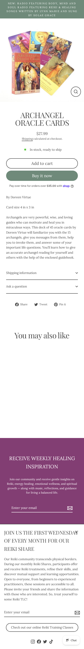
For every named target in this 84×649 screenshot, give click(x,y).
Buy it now (42, 175)
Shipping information (21, 273)
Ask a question (16, 286)
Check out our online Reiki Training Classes (42, 627)
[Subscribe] (76, 612)
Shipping (27, 138)
